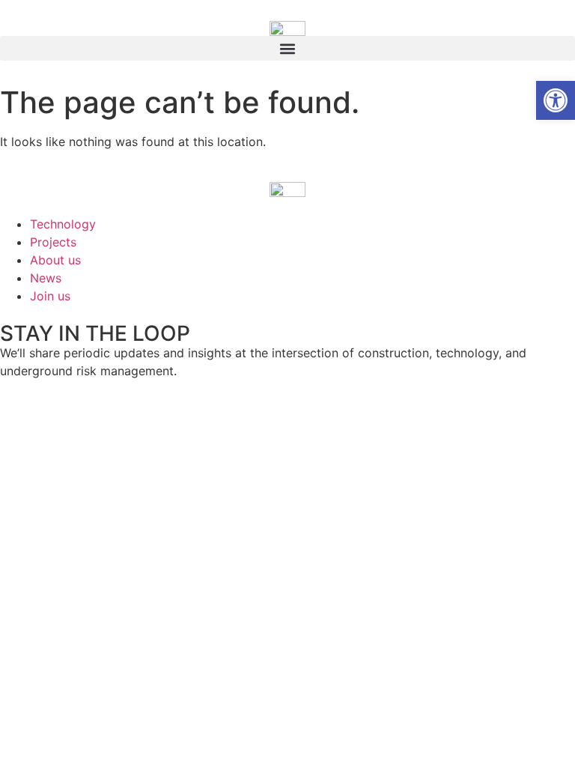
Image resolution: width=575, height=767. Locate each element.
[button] (287, 48)
